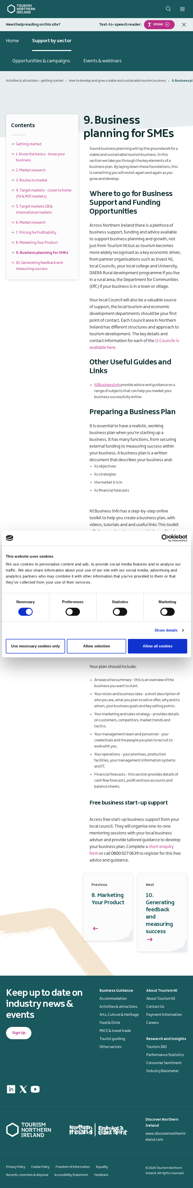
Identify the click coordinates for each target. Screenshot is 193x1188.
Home (12, 40)
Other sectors (111, 1047)
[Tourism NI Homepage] (21, 8)
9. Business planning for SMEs (42, 253)
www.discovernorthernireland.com (166, 1137)
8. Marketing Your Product (37, 243)
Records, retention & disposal (27, 1175)
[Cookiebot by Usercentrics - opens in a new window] (165, 538)
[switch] (73, 612)
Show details (166, 630)
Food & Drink (110, 1023)
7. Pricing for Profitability (36, 233)
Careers (152, 1023)
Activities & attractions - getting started (34, 80)
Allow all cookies (157, 646)
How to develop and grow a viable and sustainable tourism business (117, 80)
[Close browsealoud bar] (184, 25)
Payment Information (164, 1015)
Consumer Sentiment (164, 1063)
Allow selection (96, 646)
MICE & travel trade (115, 1031)
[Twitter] (23, 1089)
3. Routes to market (31, 180)
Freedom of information (73, 1167)
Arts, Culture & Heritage (119, 1015)
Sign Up (18, 1033)
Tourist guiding (112, 1039)
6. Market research (31, 223)
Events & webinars (102, 61)
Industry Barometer (162, 1071)
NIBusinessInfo (107, 385)
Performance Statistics (165, 1055)
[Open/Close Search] (168, 9)
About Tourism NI (160, 999)
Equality (102, 1167)
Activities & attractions (118, 1007)
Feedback (101, 1175)
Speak (158, 24)
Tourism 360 (156, 1047)
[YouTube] (35, 1089)
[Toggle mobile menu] (182, 9)
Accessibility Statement (71, 1175)
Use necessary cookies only (35, 646)
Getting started (28, 144)
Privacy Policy (15, 1167)
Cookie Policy (40, 1167)
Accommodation (113, 999)
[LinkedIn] (11, 1089)
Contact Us (155, 1007)
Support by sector (51, 40)
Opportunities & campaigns (41, 61)
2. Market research (31, 170)
